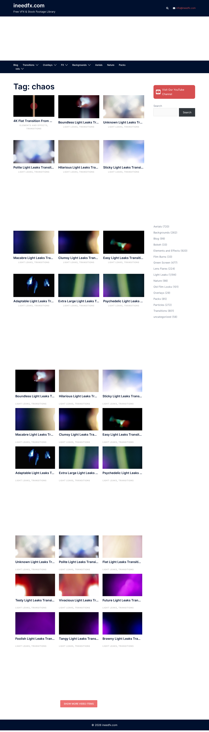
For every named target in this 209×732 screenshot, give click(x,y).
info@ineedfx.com (186, 8)
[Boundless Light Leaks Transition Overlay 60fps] (78, 106)
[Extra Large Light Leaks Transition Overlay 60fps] (78, 285)
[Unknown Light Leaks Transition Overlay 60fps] (123, 106)
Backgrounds (79, 65)
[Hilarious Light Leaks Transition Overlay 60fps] (78, 151)
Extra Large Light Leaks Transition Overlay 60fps (95, 301)
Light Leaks (70, 127)
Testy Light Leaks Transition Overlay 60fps (47, 600)
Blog (15, 65)
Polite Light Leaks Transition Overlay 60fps (45, 167)
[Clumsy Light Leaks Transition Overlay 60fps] (78, 242)
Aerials (99, 65)
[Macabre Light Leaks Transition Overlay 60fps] (33, 242)
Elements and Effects (33, 125)
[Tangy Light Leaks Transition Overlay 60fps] (79, 623)
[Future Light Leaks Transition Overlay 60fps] (122, 584)
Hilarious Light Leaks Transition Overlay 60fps (93, 167)
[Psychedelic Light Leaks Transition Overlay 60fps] (123, 285)
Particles (158, 304)
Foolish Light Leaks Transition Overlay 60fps (49, 639)
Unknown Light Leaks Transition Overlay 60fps (138, 122)
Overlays (48, 65)
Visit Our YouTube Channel (173, 92)
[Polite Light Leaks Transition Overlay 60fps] (33, 151)
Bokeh (157, 244)
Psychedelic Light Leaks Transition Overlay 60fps (140, 301)
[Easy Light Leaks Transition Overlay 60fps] (123, 242)
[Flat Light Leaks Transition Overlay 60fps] (122, 546)
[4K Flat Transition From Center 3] (33, 105)
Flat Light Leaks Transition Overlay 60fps (134, 562)
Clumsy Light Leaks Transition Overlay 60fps (92, 258)
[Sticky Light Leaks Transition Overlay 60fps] (123, 151)
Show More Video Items (79, 703)
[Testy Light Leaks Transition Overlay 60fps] (35, 584)
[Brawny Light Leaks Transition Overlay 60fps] (122, 623)
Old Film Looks (162, 286)
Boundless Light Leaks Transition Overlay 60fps (94, 122)
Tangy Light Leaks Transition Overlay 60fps (92, 639)
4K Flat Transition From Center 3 (38, 121)
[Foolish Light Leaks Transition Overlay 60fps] (35, 623)
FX (62, 65)
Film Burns (159, 256)
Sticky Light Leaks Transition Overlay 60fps (136, 167)
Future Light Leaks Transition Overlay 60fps (136, 600)
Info (18, 68)
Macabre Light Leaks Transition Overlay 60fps (48, 258)
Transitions (28, 65)
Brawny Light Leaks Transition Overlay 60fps (136, 639)
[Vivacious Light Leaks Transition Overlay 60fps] (79, 584)
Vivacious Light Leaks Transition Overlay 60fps (94, 600)
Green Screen (161, 262)
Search (157, 105)
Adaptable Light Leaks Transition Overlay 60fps (49, 301)
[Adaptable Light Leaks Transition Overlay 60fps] (33, 285)
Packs (122, 65)
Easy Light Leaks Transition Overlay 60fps (135, 258)
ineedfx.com (29, 5)
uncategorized (162, 316)
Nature (110, 65)
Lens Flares (160, 268)
